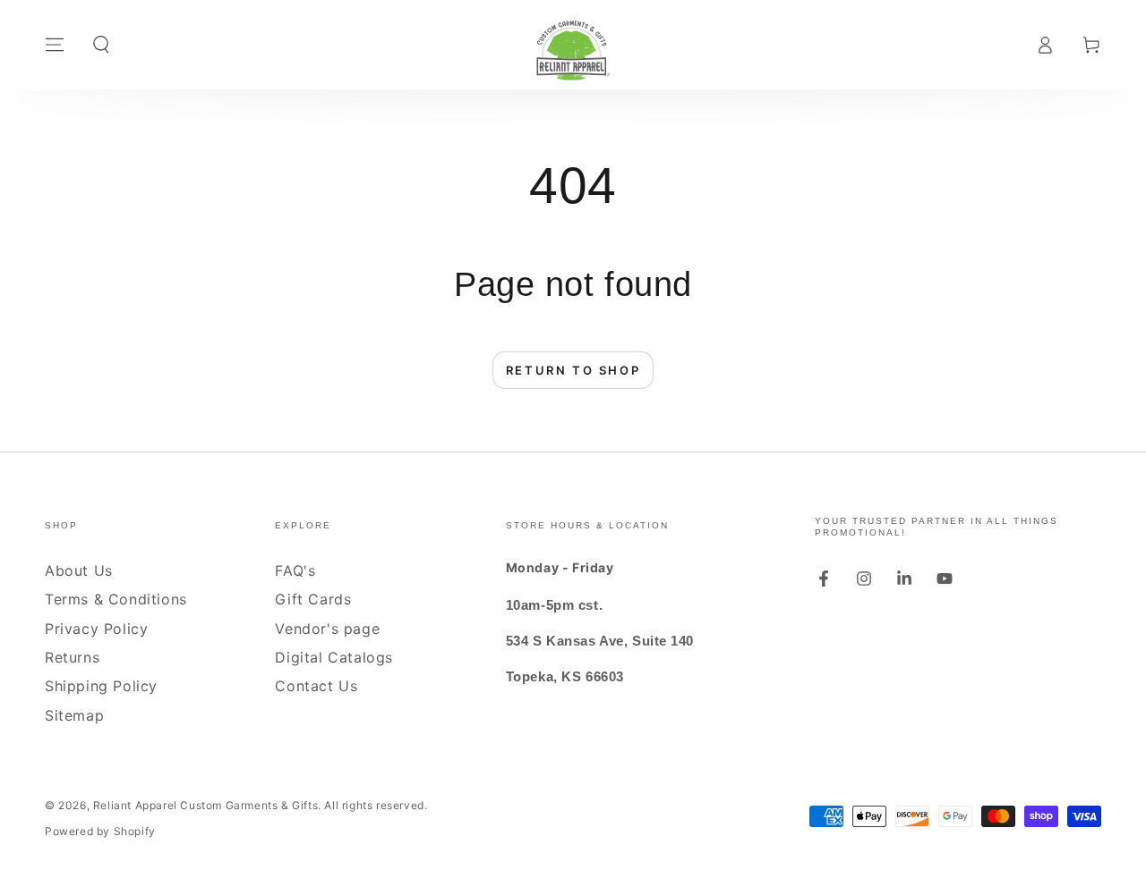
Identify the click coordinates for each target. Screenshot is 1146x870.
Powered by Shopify (100, 831)
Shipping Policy (101, 686)
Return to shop (573, 370)
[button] (101, 44)
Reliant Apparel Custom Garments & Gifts (205, 805)
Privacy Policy (96, 629)
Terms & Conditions (116, 599)
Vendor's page (327, 629)
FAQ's (295, 570)
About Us (79, 570)
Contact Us (316, 686)
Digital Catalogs (334, 657)
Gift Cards (313, 599)
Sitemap (74, 715)
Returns (72, 657)
